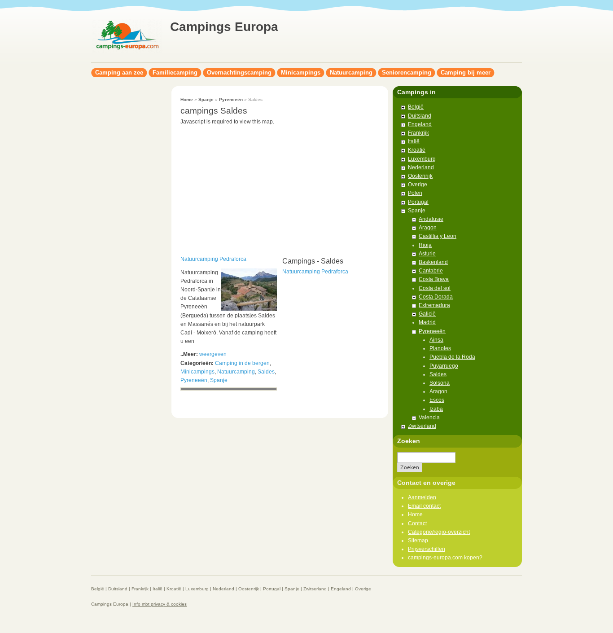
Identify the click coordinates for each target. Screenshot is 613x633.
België (416, 107)
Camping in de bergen (242, 363)
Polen (415, 193)
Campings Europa (224, 27)
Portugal (418, 202)
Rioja (425, 245)
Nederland (421, 167)
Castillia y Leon (437, 236)
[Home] (127, 52)
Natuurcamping (351, 72)
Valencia (429, 417)
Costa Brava (434, 279)
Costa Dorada (436, 297)
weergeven (213, 354)
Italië (414, 141)
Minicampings (300, 72)
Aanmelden (422, 497)
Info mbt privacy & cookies (159, 604)
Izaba (436, 409)
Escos (436, 400)
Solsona (439, 383)
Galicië (427, 314)
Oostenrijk (420, 176)
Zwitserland (422, 426)
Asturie (427, 254)
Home (186, 99)
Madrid (427, 322)
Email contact (424, 506)
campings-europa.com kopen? (445, 557)
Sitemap (418, 540)
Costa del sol (435, 288)
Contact (417, 523)
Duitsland (419, 116)
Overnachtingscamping (239, 72)
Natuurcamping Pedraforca (213, 259)
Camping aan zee (119, 72)
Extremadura (434, 305)
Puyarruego (443, 366)
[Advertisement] (127, 221)
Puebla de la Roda (452, 357)
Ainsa (436, 340)
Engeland (420, 124)
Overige (417, 184)
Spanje (206, 99)
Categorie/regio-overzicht (439, 532)
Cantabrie (431, 271)
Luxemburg (422, 159)
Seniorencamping (406, 72)
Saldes (266, 372)
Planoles (440, 348)
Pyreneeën (231, 99)
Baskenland (433, 262)
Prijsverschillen (426, 549)
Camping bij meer (465, 72)
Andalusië (431, 219)
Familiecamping (175, 72)
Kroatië (416, 150)
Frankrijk (418, 133)
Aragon (428, 227)
